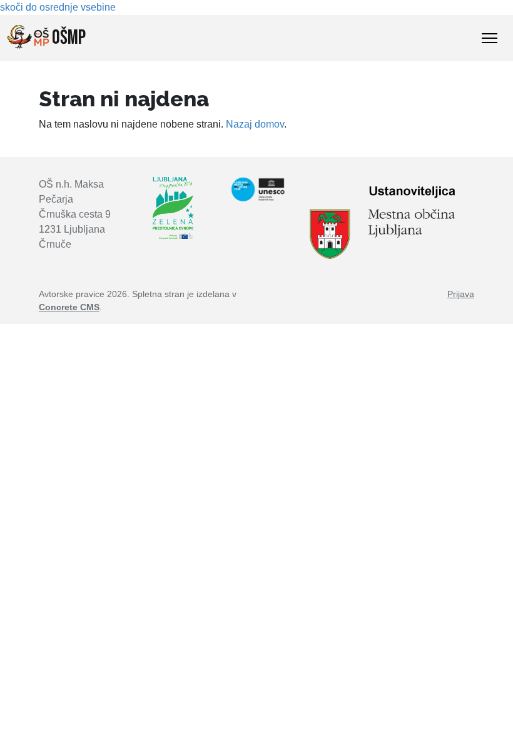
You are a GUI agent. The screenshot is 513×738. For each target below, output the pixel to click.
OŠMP (67, 38)
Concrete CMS (69, 307)
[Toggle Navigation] (489, 38)
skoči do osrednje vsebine (58, 7)
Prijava (460, 294)
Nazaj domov (255, 124)
